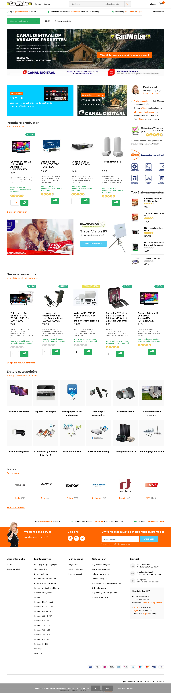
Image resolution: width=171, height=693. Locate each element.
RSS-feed (149, 681)
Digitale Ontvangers (46, 411)
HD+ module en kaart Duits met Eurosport (154, 243)
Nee (107, 688)
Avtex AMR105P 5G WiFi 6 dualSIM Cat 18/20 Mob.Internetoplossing (86, 317)
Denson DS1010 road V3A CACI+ (80, 163)
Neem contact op (151, 93)
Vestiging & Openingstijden (46, 564)
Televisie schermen (19, 411)
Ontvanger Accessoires (98, 413)
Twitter (82, 538)
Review (37, 597)
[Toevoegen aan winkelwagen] (24, 203)
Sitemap (38, 648)
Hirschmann (99, 498)
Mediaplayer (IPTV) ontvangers (72, 413)
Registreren (74, 564)
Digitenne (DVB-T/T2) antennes (105, 592)
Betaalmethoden (41, 574)
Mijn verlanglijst (75, 574)
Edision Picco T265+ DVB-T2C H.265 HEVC (50, 164)
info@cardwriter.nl (145, 572)
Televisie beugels (99, 578)
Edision (72, 498)
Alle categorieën (63, 21)
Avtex (46, 498)
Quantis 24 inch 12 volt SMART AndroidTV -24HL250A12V (20, 165)
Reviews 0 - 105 (41, 644)
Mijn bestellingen (76, 569)
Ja (95, 688)
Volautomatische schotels (152, 413)
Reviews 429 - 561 (42, 630)
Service (38, 4)
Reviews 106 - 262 (42, 639)
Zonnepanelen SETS (125, 451)
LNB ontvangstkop (19, 451)
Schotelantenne (125, 411)
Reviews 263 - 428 (42, 634)
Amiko (20, 498)
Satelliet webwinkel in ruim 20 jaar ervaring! (75, 11)
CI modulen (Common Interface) (45, 453)
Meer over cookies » (125, 688)
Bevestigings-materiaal (151, 451)
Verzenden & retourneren (45, 578)
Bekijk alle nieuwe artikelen (21, 362)
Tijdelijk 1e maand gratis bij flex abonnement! (124, 55)
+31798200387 (143, 564)
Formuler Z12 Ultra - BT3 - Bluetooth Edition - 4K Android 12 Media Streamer (117, 317)
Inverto (125, 498)
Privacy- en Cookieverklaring (46, 588)
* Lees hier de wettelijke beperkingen (116, 544)
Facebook (70, 538)
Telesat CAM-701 (152, 258)
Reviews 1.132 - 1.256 (43, 606)
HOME (47, 21)
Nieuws (47, 4)
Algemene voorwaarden (45, 583)
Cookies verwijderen (43, 592)
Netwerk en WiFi (72, 451)
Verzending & (128, 11)
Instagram (76, 538)
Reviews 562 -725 (42, 625)
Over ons (38, 653)
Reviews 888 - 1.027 (43, 616)
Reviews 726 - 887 (42, 620)
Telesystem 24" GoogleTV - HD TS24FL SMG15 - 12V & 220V (19, 317)
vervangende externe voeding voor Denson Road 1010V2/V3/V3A (52, 317)
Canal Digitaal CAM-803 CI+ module (153, 199)
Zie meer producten (17, 211)
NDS (151, 498)
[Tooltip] (147, 104)
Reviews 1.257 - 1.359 (43, 602)
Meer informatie (102, 237)
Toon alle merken (16, 507)
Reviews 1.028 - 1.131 (43, 611)
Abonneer (149, 539)
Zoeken (128, 4)
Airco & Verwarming (98, 451)
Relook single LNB (112, 161)
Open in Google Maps (152, 602)
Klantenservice (158, 11)
